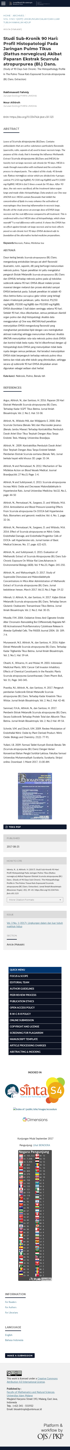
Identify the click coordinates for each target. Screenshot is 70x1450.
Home (7, 15)
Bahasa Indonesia (14, 1340)
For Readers (10, 1302)
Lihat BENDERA (42, 1145)
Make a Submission (19, 1355)
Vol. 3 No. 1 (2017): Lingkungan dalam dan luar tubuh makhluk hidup (31, 21)
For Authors (10, 1307)
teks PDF (14, 827)
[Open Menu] (3, 3)
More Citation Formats (21, 899)
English (8, 1335)
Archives (18, 15)
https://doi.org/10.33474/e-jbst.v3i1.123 (32, 117)
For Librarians (11, 1313)
